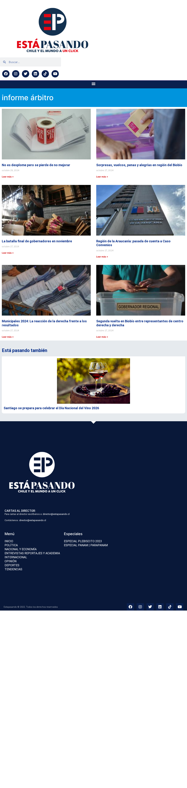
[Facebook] (5, 73)
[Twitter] (25, 73)
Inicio (9, 541)
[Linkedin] (35, 73)
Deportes (12, 565)
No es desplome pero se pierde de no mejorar (36, 165)
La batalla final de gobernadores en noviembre (37, 241)
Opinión (10, 561)
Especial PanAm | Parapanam (86, 545)
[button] (94, 84)
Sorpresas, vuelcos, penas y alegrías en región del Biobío (139, 165)
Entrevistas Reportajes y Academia (32, 553)
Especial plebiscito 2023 (83, 541)
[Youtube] (55, 73)
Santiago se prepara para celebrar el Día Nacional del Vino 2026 (51, 408)
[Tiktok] (45, 73)
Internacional (16, 557)
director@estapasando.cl (56, 514)
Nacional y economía (21, 549)
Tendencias (13, 569)
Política (11, 545)
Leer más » (8, 176)
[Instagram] (15, 73)
